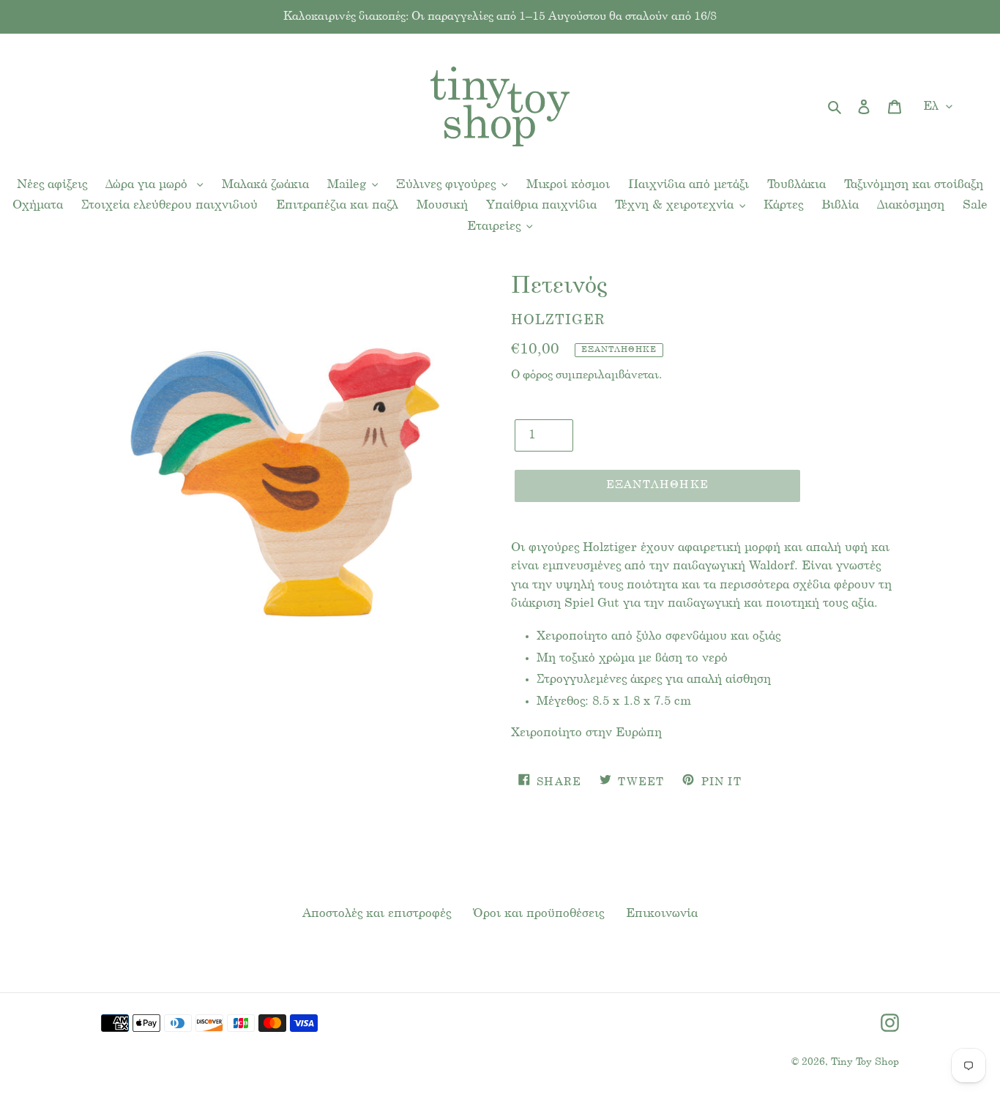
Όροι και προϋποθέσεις (538, 913)
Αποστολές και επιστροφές (376, 913)
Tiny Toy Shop (865, 1062)
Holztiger (558, 320)
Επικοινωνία (662, 913)
